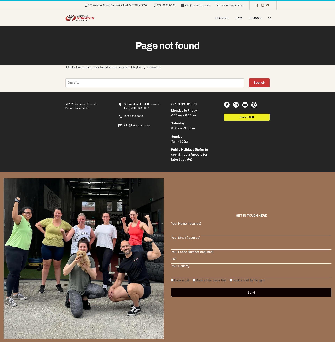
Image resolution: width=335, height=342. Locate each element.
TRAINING (222, 18)
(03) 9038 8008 (166, 5)
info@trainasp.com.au (197, 5)
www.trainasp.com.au (231, 5)
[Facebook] (257, 5)
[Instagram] (262, 5)
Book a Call (247, 117)
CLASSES (255, 18)
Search (259, 83)
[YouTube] (267, 5)
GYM (239, 18)
